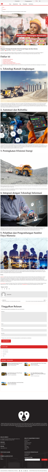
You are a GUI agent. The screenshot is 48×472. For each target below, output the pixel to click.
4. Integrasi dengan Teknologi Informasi (8, 62)
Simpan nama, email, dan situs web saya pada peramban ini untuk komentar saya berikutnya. (16, 337)
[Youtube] (25, 471)
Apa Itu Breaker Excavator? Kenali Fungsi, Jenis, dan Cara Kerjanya (15, 373)
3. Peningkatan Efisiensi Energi (7, 61)
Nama (2, 323)
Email (2, 328)
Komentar (3, 311)
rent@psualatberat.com (29, 1)
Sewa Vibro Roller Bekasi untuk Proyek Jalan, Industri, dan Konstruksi (15, 383)
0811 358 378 (17, 1)
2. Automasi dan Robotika (6, 60)
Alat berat (2, 276)
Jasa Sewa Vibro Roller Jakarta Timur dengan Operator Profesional (38, 364)
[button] (39, 1)
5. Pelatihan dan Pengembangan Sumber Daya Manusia (11, 63)
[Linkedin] (27, 471)
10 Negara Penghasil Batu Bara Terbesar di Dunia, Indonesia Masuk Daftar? (15, 364)
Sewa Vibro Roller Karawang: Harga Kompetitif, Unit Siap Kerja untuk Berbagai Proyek (38, 373)
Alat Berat (4, 9)
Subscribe (45, 459)
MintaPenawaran (47, 19)
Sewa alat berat (3, 283)
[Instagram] (23, 471)
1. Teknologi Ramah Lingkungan (7, 59)
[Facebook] (19, 471)
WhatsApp (47, 26)
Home (3, 7)
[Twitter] (21, 471)
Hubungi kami (24, 284)
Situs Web (2, 333)
